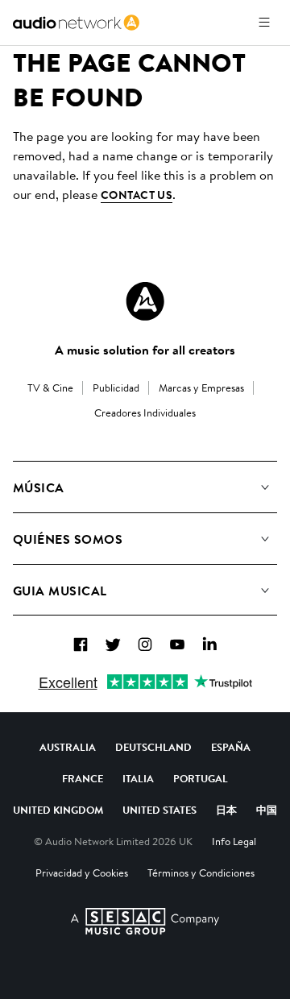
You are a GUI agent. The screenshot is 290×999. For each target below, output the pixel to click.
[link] (76, 23)
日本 (226, 809)
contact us (136, 195)
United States (159, 809)
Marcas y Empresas (201, 387)
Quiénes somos (67, 539)
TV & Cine (50, 387)
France (82, 778)
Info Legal (234, 841)
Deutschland (153, 747)
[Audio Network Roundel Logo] (145, 301)
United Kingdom (58, 809)
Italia (138, 778)
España (231, 747)
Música (38, 487)
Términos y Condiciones (201, 872)
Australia (67, 747)
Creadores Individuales (145, 412)
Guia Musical (60, 590)
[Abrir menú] (264, 22)
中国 (266, 809)
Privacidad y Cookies (81, 872)
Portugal (200, 778)
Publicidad (116, 387)
